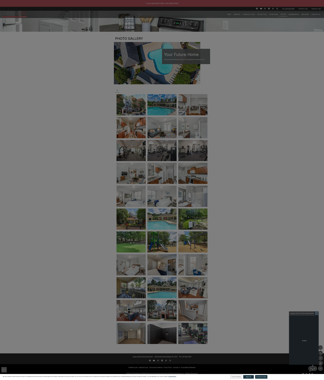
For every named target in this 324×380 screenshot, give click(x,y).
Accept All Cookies (261, 377)
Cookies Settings (236, 377)
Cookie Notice (172, 376)
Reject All (248, 377)
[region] (162, 377)
